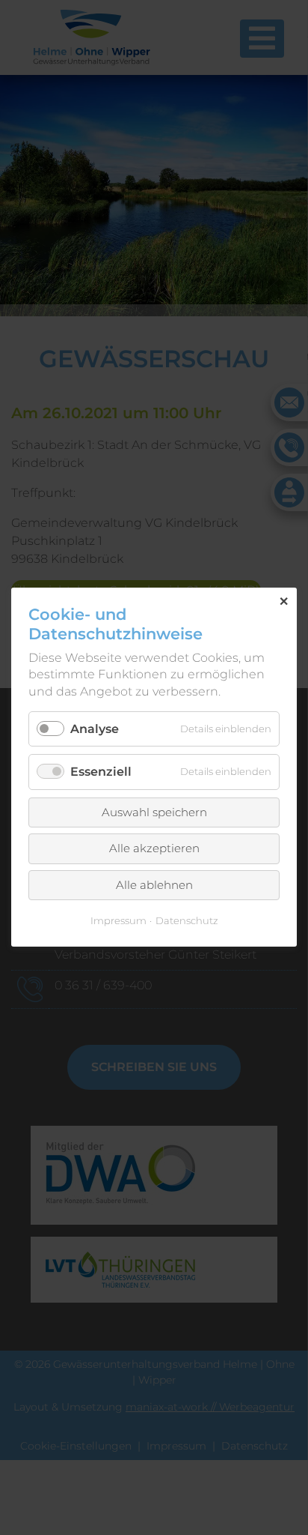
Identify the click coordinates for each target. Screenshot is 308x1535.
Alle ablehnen (154, 885)
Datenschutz (186, 921)
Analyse (94, 730)
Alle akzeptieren (154, 849)
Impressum (118, 921)
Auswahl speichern (154, 812)
